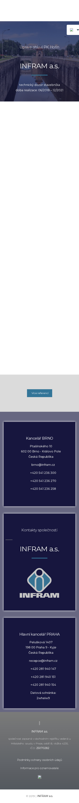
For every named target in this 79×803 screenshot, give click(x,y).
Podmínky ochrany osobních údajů (39, 760)
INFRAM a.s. (39, 731)
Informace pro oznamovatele (39, 768)
